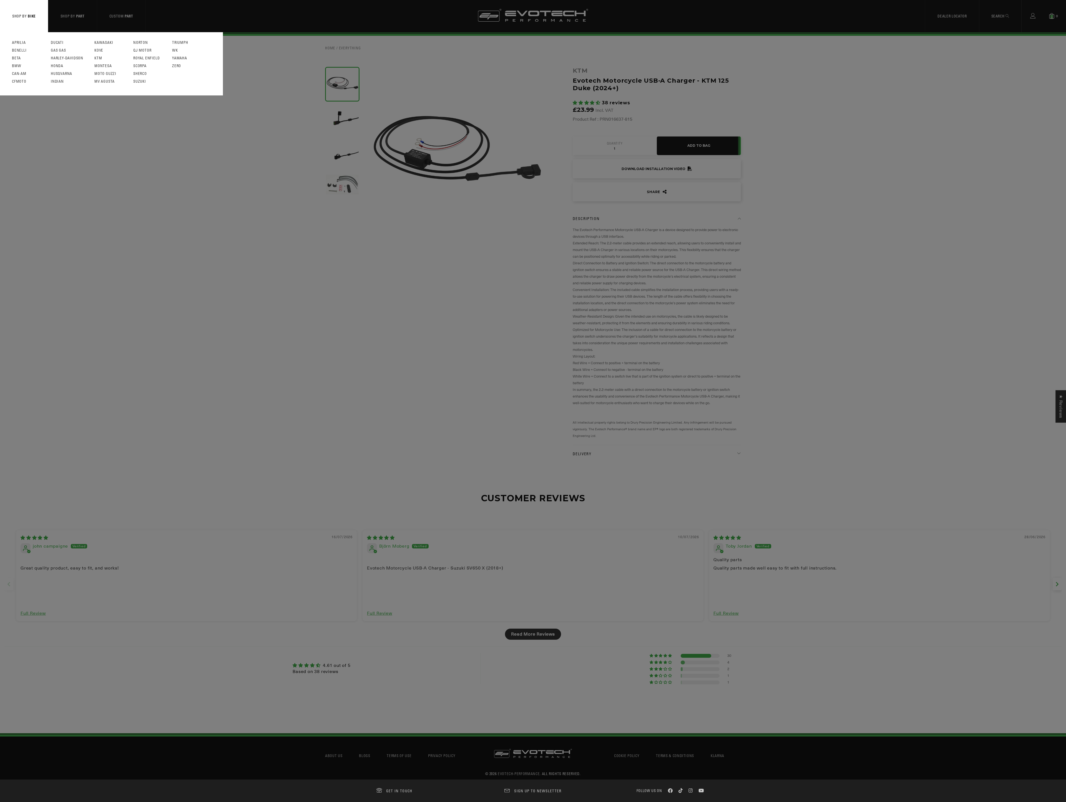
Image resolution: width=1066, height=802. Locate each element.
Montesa (103, 66)
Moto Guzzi (105, 74)
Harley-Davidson (67, 58)
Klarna (717, 755)
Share (654, 192)
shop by (24, 16)
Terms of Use (399, 755)
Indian (57, 81)
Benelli (19, 50)
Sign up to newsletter (537, 790)
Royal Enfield (146, 58)
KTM (98, 58)
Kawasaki (103, 43)
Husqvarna (61, 74)
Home (330, 47)
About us (333, 755)
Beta (16, 58)
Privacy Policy (441, 755)
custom (121, 16)
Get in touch (399, 790)
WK (175, 50)
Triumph (180, 43)
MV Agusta (104, 81)
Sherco (140, 74)
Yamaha (179, 58)
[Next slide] (1057, 584)
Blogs (364, 755)
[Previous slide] (8, 584)
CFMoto (19, 81)
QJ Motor (142, 50)
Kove (98, 50)
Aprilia (19, 43)
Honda (57, 66)
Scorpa (140, 66)
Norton (140, 43)
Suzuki (139, 81)
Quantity (614, 143)
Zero (176, 66)
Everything (350, 47)
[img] (34, 538)
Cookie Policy (626, 755)
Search (998, 16)
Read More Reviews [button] (533, 634)
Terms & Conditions (675, 755)
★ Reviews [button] (1061, 406)
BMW (16, 66)
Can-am (19, 74)
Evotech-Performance (519, 773)
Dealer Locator (952, 16)
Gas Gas (58, 50)
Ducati (57, 43)
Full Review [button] (33, 613)
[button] (587, 103)
